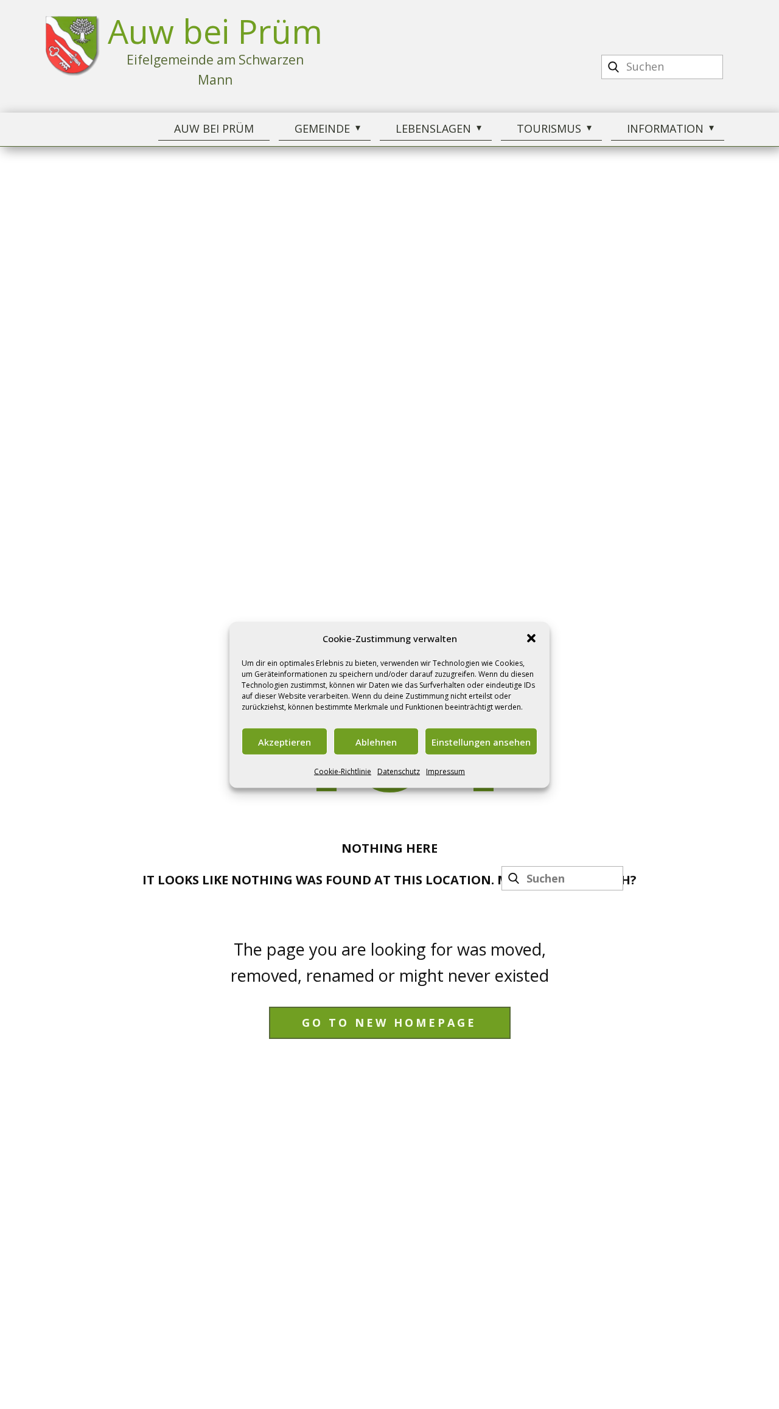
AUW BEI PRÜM (214, 128)
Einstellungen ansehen (481, 741)
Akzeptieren (284, 741)
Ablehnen (376, 741)
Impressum (445, 771)
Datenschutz (398, 771)
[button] (531, 638)
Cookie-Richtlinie (342, 771)
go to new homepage (389, 1022)
